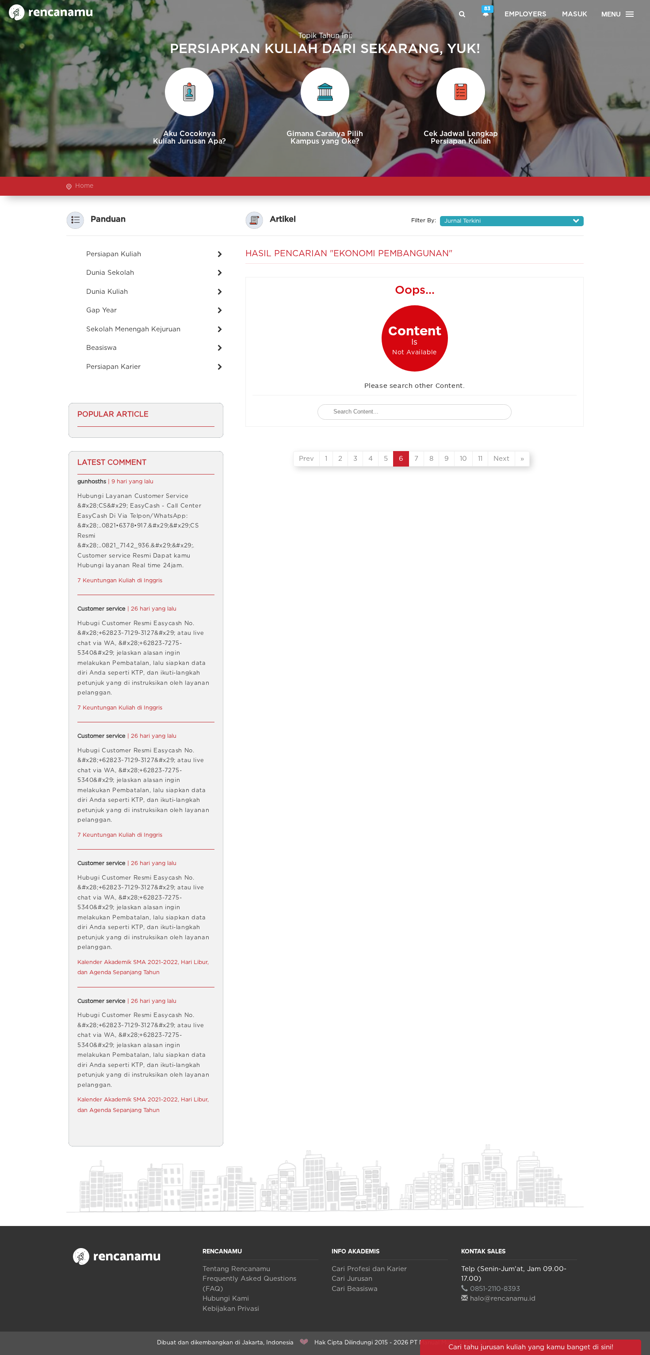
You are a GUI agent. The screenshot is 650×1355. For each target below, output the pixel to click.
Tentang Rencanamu (236, 1269)
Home (84, 186)
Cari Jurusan (352, 1278)
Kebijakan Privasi (231, 1309)
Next (501, 458)
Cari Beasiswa (355, 1289)
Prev (306, 458)
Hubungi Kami (226, 1298)
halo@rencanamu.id (502, 1298)
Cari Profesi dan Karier (369, 1269)
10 (463, 458)
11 (480, 458)
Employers (526, 14)
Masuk (574, 14)
